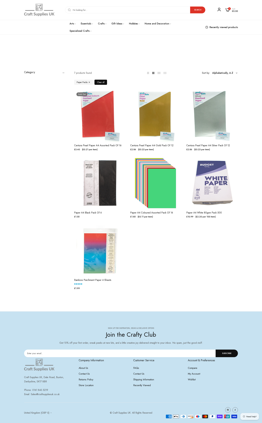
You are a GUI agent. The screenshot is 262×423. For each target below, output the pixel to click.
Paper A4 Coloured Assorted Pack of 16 (151, 212)
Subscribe (227, 353)
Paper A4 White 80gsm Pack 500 (204, 212)
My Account (194, 374)
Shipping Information (143, 379)
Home (112, 55)
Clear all (100, 82)
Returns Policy (86, 379)
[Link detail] (228, 410)
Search (197, 9)
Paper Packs (82, 82)
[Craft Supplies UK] (39, 10)
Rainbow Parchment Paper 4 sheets (92, 280)
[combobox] (135, 10)
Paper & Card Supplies (128, 55)
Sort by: (206, 73)
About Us (83, 368)
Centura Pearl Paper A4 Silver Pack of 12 (208, 145)
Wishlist (192, 379)
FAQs (136, 368)
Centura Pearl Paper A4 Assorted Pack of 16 (97, 145)
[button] (122, 95)
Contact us (84, 374)
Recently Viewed (142, 385)
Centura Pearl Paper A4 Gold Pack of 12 (151, 145)
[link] (73, 23)
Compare (192, 368)
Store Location (86, 385)
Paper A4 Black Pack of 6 (88, 212)
